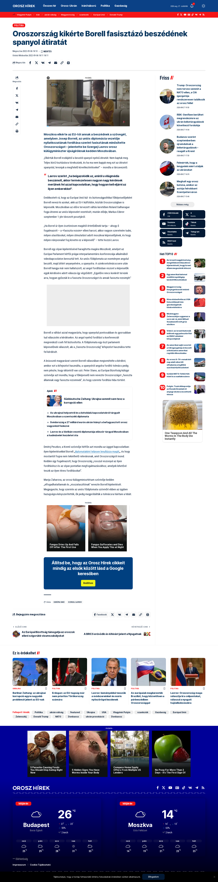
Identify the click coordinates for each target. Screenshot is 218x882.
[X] (181, 14)
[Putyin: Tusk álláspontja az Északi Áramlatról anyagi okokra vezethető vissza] (199, 389)
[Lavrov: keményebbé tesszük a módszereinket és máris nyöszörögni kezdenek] (109, 672)
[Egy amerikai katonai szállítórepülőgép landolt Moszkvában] (199, 277)
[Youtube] (171, 223)
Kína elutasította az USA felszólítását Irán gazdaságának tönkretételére (178, 303)
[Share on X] (36, 63)
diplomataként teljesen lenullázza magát (97, 451)
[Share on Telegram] (49, 63)
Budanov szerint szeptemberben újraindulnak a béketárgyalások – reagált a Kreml (187, 144)
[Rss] (203, 14)
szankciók (84, 14)
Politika (19, 25)
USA (104, 712)
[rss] (171, 242)
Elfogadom (153, 876)
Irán (38, 14)
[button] (198, 6)
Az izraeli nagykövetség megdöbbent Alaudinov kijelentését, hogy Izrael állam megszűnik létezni (179, 264)
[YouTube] (185, 14)
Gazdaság (160, 712)
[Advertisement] (88, 305)
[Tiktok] (194, 223)
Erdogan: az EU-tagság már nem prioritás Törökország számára (68, 696)
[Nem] (214, 876)
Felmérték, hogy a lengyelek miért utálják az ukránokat (190, 166)
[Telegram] (200, 14)
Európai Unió (99, 14)
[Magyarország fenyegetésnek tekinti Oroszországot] (199, 289)
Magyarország (68, 14)
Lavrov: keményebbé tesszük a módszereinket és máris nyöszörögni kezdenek (109, 696)
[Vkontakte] (196, 14)
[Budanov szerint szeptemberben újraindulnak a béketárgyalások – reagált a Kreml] (167, 146)
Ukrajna (17, 688)
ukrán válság (50, 14)
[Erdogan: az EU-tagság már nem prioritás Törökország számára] (69, 672)
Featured (75, 712)
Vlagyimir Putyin (24, 14)
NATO (58, 716)
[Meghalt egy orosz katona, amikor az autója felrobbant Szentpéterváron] (167, 189)
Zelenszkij (21, 716)
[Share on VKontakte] (43, 63)
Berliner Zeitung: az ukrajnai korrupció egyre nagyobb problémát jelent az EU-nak (29, 696)
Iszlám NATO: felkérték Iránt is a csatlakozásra (178, 375)
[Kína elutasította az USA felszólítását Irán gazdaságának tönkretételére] (199, 302)
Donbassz (73, 716)
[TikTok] (192, 14)
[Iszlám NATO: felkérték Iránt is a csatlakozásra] (199, 376)
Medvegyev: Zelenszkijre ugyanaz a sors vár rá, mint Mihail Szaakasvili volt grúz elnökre (178, 319)
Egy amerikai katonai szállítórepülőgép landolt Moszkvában (177, 277)
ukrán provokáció (95, 716)
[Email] (56, 63)
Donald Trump (116, 14)
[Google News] (189, 14)
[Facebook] (177, 14)
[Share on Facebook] (30, 63)
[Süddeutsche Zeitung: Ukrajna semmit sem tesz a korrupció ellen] (54, 400)
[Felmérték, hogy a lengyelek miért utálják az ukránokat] (167, 168)
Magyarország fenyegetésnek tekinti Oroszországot (178, 289)
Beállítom (88, 583)
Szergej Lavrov (75, 602)
